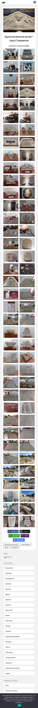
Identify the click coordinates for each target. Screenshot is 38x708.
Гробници (8, 584)
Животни (8, 599)
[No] (36, 701)
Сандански (15, 547)
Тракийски (8, 663)
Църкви (7, 673)
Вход (7, 685)
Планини (8, 631)
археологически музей (11, 544)
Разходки (8, 641)
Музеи (7, 615)
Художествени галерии (12, 668)
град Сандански (25, 544)
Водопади (8, 573)
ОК (19, 705)
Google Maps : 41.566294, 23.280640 (19, 46)
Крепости (8, 605)
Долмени (8, 589)
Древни (7, 594)
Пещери (7, 626)
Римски (7, 647)
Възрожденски (9, 578)
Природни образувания (12, 636)
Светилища (8, 652)
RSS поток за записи (11, 690)
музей (6, 547)
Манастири (8, 610)
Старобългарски (10, 657)
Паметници (8, 620)
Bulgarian (9, 557)
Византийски (9, 568)
